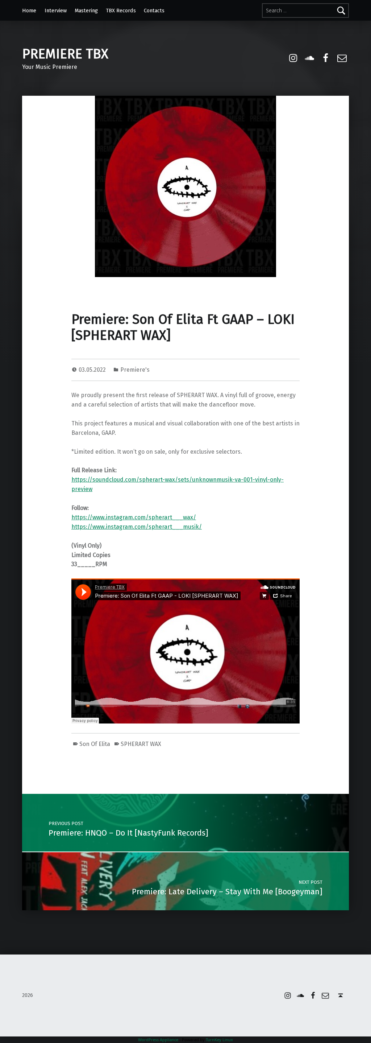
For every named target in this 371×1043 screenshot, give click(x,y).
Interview (56, 10)
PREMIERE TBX (65, 54)
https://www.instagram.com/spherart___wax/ (133, 517)
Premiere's (135, 369)
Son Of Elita (94, 744)
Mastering (86, 10)
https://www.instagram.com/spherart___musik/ (136, 526)
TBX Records (121, 10)
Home (29, 10)
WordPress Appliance (158, 1039)
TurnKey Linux (219, 1039)
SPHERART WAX (141, 744)
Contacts (154, 10)
